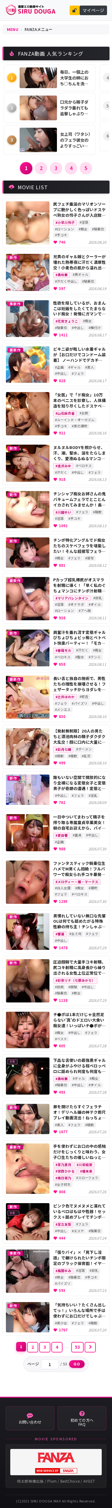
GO (77, 1364)
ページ (33, 1364)
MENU (12, 29)
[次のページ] (90, 1347)
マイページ (93, 10)
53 (77, 1347)
